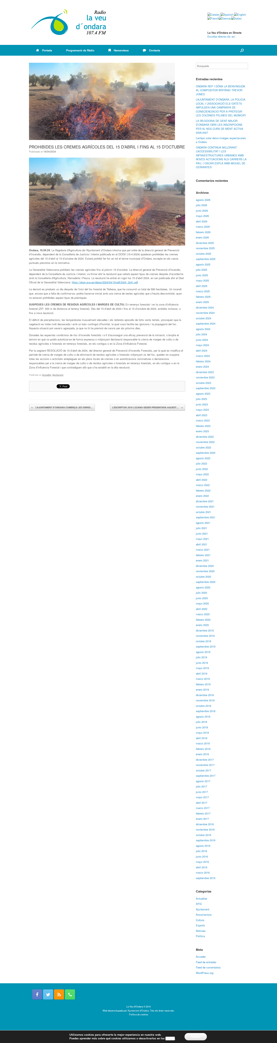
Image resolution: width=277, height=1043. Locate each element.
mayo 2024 (202, 345)
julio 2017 (201, 786)
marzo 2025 (203, 291)
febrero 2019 (203, 684)
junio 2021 (202, 533)
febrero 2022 (203, 490)
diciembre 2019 (205, 630)
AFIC (199, 904)
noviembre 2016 (205, 829)
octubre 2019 (203, 641)
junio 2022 (202, 469)
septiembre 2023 (205, 388)
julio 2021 (201, 528)
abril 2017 (201, 803)
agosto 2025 (203, 264)
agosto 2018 (203, 716)
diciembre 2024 (205, 307)
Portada (47, 50)
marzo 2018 (203, 743)
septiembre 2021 (205, 517)
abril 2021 (201, 544)
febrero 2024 (203, 361)
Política (200, 936)
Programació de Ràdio (80, 50)
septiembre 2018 (205, 711)
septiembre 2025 (205, 259)
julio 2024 (201, 334)
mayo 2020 (202, 603)
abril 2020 (201, 609)
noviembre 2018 (205, 700)
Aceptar (196, 1037)
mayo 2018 (202, 732)
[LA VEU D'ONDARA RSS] (59, 994)
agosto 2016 (203, 846)
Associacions (204, 914)
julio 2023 (201, 399)
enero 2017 (202, 819)
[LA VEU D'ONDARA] (69, 22)
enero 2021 (202, 560)
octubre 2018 (203, 706)
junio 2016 (202, 856)
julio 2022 (201, 463)
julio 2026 (201, 205)
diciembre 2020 (205, 566)
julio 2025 (201, 270)
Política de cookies (138, 1014)
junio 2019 (202, 663)
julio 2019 (201, 657)
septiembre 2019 (205, 646)
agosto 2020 (203, 587)
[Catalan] (213, 14)
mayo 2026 (202, 216)
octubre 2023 (203, 383)
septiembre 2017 (205, 776)
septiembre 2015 (205, 878)
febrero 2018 (203, 749)
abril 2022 (201, 480)
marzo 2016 (203, 872)
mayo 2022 (202, 474)
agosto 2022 (203, 458)
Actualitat (46, 374)
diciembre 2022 (205, 437)
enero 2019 (202, 689)
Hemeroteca (121, 50)
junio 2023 (202, 404)
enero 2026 (202, 237)
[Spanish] (226, 14)
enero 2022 (202, 496)
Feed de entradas (206, 962)
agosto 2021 (203, 523)
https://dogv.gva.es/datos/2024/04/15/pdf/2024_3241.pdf (105, 282)
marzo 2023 (203, 420)
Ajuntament (57, 374)
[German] (225, 18)
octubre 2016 (203, 835)
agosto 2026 (203, 200)
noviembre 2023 (205, 377)
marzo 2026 (203, 227)
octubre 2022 (203, 447)
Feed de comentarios (208, 967)
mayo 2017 (202, 797)
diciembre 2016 (205, 824)
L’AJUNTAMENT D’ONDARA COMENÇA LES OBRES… (62, 407)
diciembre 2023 (205, 372)
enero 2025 (202, 302)
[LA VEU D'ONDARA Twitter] (48, 994)
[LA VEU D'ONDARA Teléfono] (70, 994)
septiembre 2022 (205, 453)
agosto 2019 (203, 652)
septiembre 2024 (205, 323)
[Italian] (236, 18)
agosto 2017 (203, 781)
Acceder (201, 957)
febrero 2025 (203, 297)
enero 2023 (202, 431)
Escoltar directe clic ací (221, 36)
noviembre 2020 (205, 571)
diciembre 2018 (205, 695)
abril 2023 (201, 415)
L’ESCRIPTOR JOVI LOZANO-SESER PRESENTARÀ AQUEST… (147, 407)
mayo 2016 (202, 862)
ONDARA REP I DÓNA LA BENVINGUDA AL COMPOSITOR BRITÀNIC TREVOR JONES (220, 90)
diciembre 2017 (205, 759)
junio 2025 (202, 275)
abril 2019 (201, 673)
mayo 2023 (202, 410)
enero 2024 (202, 366)
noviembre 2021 (205, 506)
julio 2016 (201, 851)
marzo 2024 (203, 356)
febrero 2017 (203, 813)
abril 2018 (201, 738)
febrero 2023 (203, 426)
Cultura (200, 920)
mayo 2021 (202, 539)
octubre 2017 (203, 770)
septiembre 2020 (205, 582)
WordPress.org (204, 973)
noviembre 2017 (205, 765)
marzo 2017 (203, 808)
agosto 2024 (203, 329)
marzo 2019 (203, 679)
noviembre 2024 (205, 313)
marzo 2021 (203, 549)
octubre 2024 (203, 318)
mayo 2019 (202, 668)
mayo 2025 (202, 280)
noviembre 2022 (205, 442)
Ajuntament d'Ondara (138, 1010)
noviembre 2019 (205, 636)
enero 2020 (202, 625)
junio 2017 (202, 792)
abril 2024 (201, 350)
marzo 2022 (203, 485)
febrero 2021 (203, 555)
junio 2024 (202, 340)
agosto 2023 (203, 393)
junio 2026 (202, 210)
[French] (213, 18)
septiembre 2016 (205, 840)
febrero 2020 (203, 620)
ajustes (170, 1038)
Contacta (154, 50)
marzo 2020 (203, 614)
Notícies (201, 931)
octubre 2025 (203, 254)
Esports (200, 925)
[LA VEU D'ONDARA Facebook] (37, 994)
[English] (240, 14)
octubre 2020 (203, 576)
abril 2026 (201, 221)
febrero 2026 (203, 232)
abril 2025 (201, 286)
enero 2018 (202, 754)
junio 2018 (202, 727)
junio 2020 (202, 598)
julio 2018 (201, 722)
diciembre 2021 (205, 501)
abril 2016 (201, 867)
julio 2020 (201, 593)
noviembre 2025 (205, 248)
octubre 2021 (203, 512)
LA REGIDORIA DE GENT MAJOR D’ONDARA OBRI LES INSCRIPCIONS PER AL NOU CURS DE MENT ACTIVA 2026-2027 (219, 127)
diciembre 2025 (205, 243)
